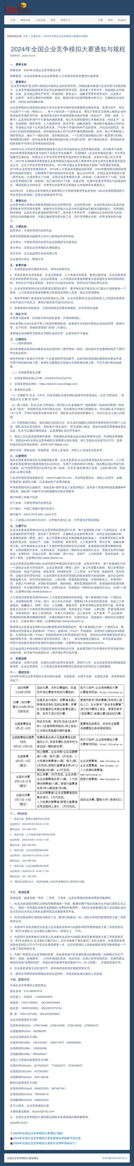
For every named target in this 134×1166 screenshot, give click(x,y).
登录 (110, 20)
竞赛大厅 (65, 20)
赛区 (53, 20)
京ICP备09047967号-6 (114, 1158)
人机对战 (40, 20)
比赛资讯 (35, 36)
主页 (12, 20)
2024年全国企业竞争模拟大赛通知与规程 (65, 36)
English (122, 20)
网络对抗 (25, 20)
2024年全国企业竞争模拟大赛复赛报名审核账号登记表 (47, 1138)
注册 (100, 20)
